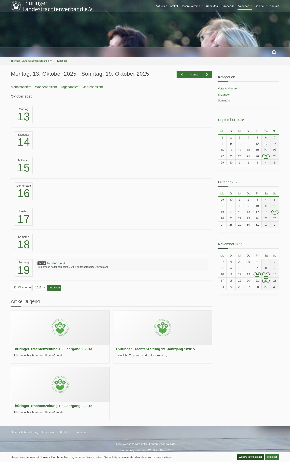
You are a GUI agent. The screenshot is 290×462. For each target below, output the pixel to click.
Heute (194, 74)
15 (24, 167)
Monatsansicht (21, 87)
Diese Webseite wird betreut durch (145, 443)
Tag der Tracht (56, 263)
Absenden (54, 287)
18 (24, 244)
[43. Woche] (207, 74)
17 (24, 219)
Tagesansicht (70, 87)
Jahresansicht (93, 87)
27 (266, 156)
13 (24, 116)
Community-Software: (145, 450)
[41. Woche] (182, 74)
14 (24, 142)
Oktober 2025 (228, 182)
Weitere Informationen (251, 456)
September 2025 (231, 120)
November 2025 (230, 244)
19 (24, 270)
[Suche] (274, 52)
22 (266, 280)
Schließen (272, 456)
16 (24, 193)
